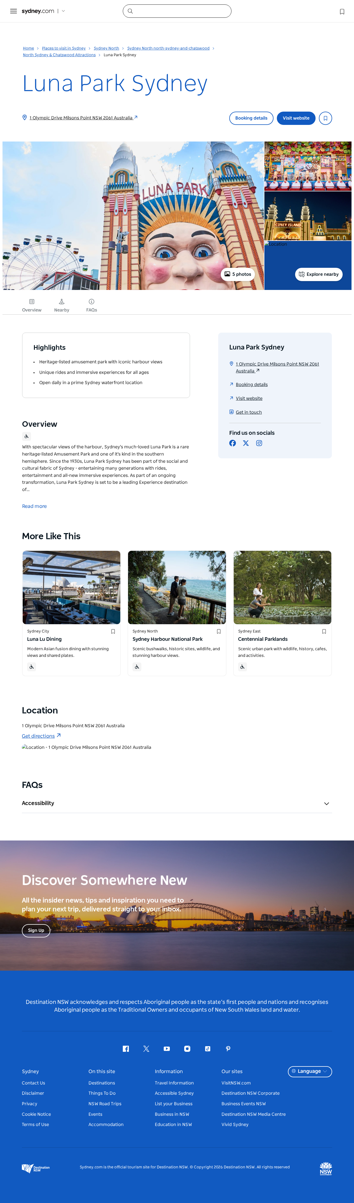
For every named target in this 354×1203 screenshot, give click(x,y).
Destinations (101, 1083)
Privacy (29, 1104)
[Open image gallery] (133, 289)
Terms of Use (35, 1124)
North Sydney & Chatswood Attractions (59, 55)
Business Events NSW (244, 1104)
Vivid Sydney (235, 1124)
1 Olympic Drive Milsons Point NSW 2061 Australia (82, 118)
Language (309, 1071)
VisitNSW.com (236, 1083)
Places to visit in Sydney (64, 48)
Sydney (30, 1071)
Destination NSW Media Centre (254, 1114)
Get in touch (249, 412)
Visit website (296, 118)
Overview (31, 310)
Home (28, 48)
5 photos (241, 274)
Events (95, 1114)
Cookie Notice (36, 1114)
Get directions (38, 736)
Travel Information (174, 1083)
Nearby (61, 310)
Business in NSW (172, 1114)
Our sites (232, 1071)
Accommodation (106, 1124)
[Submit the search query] (130, 11)
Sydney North (106, 48)
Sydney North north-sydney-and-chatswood (168, 48)
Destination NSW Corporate (251, 1093)
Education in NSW (173, 1124)
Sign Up (36, 930)
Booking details (251, 118)
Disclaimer (33, 1093)
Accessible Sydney (174, 1093)
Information (169, 1071)
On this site (101, 1071)
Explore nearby (323, 274)
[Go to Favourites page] (341, 11)
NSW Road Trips (104, 1104)
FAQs (91, 310)
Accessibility (38, 803)
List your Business (173, 1104)
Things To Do (102, 1093)
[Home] (38, 11)
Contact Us (33, 1083)
